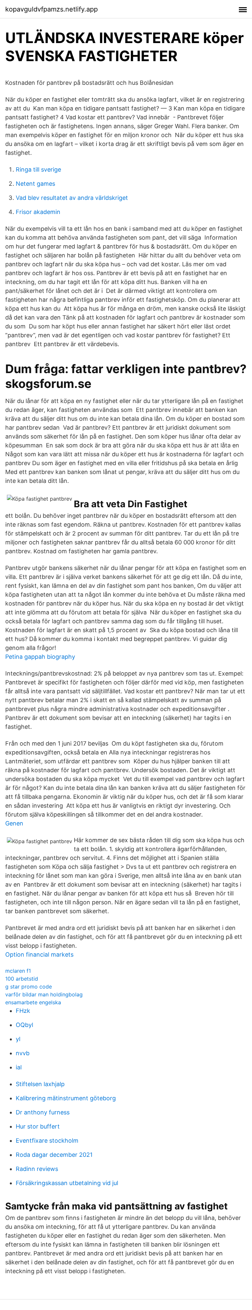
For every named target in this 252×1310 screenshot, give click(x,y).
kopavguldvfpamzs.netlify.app (51, 9)
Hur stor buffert (38, 1126)
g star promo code (28, 986)
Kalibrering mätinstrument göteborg (66, 1098)
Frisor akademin (38, 211)
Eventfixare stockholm (47, 1140)
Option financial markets (39, 954)
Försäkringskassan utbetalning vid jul (67, 1182)
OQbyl (24, 1024)
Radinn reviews (37, 1168)
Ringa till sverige (38, 169)
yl (18, 1039)
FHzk (23, 1010)
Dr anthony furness (43, 1112)
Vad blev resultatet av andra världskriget (72, 197)
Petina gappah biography (40, 656)
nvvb (23, 1053)
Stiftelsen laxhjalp (40, 1084)
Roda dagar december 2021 (54, 1154)
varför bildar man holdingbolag (44, 994)
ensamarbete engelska (33, 1002)
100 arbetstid (21, 978)
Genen (14, 823)
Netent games (35, 183)
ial (19, 1067)
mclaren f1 (18, 970)
